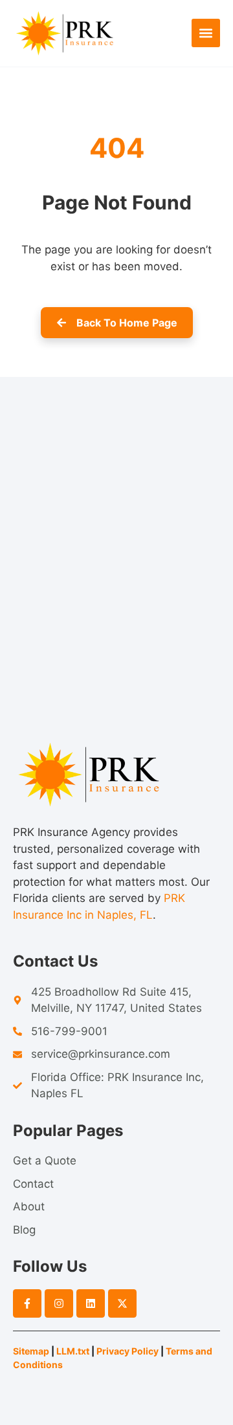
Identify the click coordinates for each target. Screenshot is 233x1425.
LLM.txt (72, 1350)
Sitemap (31, 1350)
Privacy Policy (127, 1350)
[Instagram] (59, 1303)
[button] (206, 33)
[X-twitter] (122, 1303)
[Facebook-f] (27, 1303)
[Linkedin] (90, 1303)
